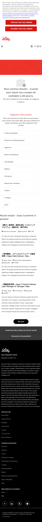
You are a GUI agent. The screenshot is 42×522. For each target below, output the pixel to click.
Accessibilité (4, 415)
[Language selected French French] (33, 46)
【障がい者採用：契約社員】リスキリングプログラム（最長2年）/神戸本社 (18, 226)
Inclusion (3, 430)
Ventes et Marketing (6, 479)
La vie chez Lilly (5, 433)
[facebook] (4, 503)
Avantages (4, 422)
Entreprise (4, 446)
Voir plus (21, 321)
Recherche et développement (9, 476)
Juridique (4, 465)
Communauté (5, 426)
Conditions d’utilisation (25, 514)
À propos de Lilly (6, 419)
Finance (3, 453)
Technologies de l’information (9, 461)
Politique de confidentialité (9, 514)
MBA (2, 496)
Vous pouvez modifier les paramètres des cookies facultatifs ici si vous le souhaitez (20, 13)
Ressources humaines (7, 457)
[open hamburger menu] (2, 46)
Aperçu (3, 492)
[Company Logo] (6, 39)
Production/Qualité (6, 468)
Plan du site (7, 516)
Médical (3, 472)
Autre (2, 483)
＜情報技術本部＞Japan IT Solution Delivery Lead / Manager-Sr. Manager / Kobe (19, 285)
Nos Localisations (6, 437)
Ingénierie (4, 450)
